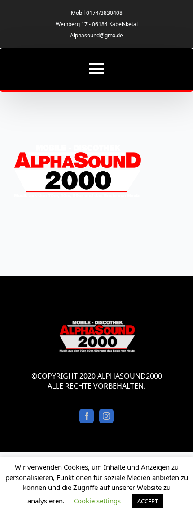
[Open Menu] (96, 69)
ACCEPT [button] (147, 501)
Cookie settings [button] (97, 500)
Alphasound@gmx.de (96, 35)
